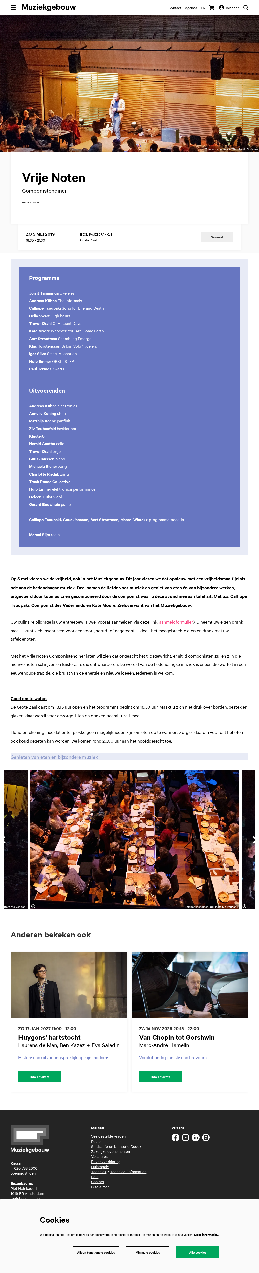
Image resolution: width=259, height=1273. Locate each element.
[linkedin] (196, 1137)
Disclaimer (100, 1186)
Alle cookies (197, 1252)
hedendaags (30, 202)
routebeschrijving (25, 1198)
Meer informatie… (206, 1234)
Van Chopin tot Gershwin (177, 1037)
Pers (94, 1176)
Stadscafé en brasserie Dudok (116, 1146)
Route (96, 1141)
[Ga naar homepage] (49, 7)
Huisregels (100, 1166)
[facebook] (175, 1137)
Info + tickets (39, 1076)
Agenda (191, 7)
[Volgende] (249, 1022)
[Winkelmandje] (212, 7)
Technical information (128, 1171)
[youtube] (185, 1137)
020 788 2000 (25, 1168)
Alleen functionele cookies (96, 1252)
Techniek (98, 1171)
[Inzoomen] (33, 906)
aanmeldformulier (176, 622)
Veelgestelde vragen (108, 1136)
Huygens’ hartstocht (49, 1037)
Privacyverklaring (106, 1161)
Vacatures (99, 1156)
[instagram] (206, 1137)
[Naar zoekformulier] (245, 7)
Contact (175, 7)
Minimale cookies (148, 1252)
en (203, 8)
